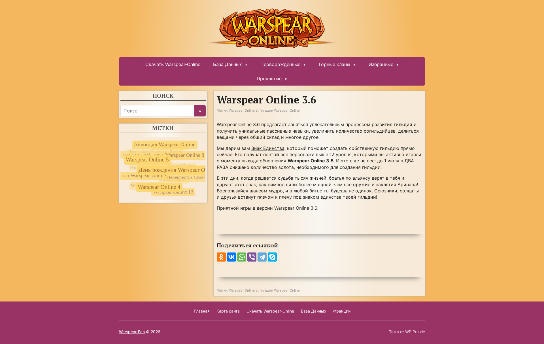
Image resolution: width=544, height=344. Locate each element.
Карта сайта (228, 311)
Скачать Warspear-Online (172, 64)
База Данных (227, 64)
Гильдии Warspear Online (280, 110)
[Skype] (272, 257)
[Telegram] (262, 257)
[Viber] (251, 257)
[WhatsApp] (241, 257)
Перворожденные (280, 64)
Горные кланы (334, 64)
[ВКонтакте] (231, 257)
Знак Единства (267, 148)
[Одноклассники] (221, 257)
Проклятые (269, 78)
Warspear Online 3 (243, 110)
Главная (202, 311)
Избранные (381, 64)
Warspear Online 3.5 (310, 160)
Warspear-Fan (132, 331)
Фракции (341, 311)
